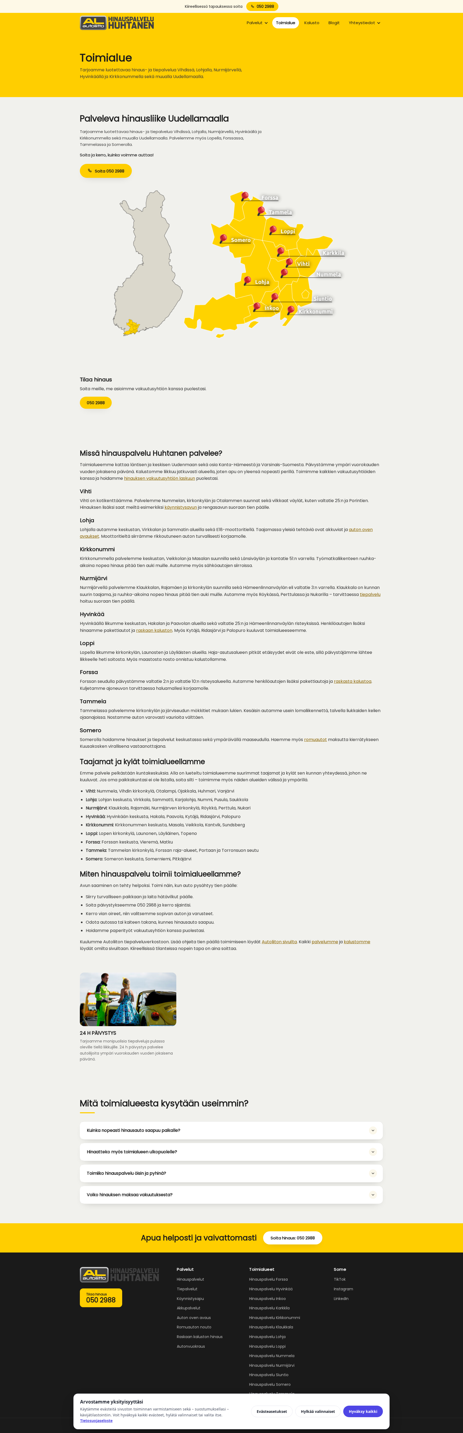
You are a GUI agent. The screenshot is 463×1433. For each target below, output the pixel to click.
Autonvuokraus (191, 1346)
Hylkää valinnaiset (318, 1411)
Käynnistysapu (190, 1298)
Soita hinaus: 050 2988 (293, 1238)
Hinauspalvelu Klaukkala (271, 1327)
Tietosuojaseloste (96, 1420)
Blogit (334, 22)
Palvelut (255, 22)
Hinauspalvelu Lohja (267, 1336)
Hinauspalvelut (190, 1279)
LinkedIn (341, 1298)
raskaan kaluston (154, 630)
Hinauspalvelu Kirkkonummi (274, 1317)
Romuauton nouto (194, 1327)
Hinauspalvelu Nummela (271, 1355)
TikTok (340, 1279)
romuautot (315, 739)
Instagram (343, 1289)
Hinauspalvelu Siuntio (269, 1374)
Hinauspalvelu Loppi (267, 1346)
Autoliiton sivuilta (279, 942)
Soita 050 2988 (109, 171)
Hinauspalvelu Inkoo (267, 1298)
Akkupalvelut (188, 1308)
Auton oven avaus (194, 1317)
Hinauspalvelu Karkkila (269, 1308)
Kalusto (311, 22)
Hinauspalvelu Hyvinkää (271, 1289)
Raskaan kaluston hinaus (200, 1336)
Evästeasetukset (272, 1411)
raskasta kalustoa (352, 681)
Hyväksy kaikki (363, 1411)
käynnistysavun (181, 507)
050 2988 (265, 6)
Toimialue (285, 22)
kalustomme (357, 942)
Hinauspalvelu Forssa (268, 1279)
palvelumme (325, 942)
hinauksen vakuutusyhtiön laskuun (159, 478)
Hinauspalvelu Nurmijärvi (271, 1365)
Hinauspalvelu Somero (270, 1384)
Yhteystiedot (362, 22)
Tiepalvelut (187, 1289)
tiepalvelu (370, 594)
